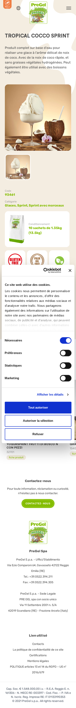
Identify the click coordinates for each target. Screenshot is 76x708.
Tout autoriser (38, 407)
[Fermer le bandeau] (70, 270)
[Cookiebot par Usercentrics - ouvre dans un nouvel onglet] (45, 270)
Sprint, (23, 205)
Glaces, (11, 205)
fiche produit (16, 457)
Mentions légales (38, 661)
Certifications (38, 655)
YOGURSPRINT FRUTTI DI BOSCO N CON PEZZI (32, 445)
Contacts (38, 644)
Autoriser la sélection (38, 420)
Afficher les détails (50, 394)
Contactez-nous (38, 503)
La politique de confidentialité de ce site (38, 649)
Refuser (38, 434)
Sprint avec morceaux (46, 205)
